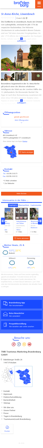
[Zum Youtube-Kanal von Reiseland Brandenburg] (29, 345)
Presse (6, 413)
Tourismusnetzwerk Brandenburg (17, 419)
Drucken (7, 431)
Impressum (8, 394)
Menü (39, 6)
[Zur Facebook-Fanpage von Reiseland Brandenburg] (19, 345)
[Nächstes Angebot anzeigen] (40, 221)
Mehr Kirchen (21, 194)
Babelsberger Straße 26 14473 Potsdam (13, 361)
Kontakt (7, 391)
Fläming (25, 141)
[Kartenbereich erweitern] (40, 206)
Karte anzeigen (27, 152)
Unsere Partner (9, 411)
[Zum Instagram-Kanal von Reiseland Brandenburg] (24, 345)
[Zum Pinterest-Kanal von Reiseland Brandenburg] (13, 345)
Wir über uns (9, 408)
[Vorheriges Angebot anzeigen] (3, 221)
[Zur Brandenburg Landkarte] (16, 377)
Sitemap (7, 403)
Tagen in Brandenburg (13, 416)
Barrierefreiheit (9, 400)
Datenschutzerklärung (12, 397)
